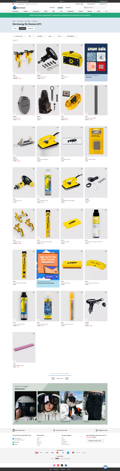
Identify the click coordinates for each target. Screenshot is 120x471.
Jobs (38, 440)
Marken (90, 11)
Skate (45, 11)
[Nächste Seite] (66, 378)
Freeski (81, 11)
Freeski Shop (20, 21)
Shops (38, 439)
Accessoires (36, 11)
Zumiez (38, 445)
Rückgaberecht (102, 1)
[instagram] (54, 465)
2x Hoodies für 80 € (65, 15)
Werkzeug (34, 21)
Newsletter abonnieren (95, 440)
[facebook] (66, 465)
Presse (38, 444)
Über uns (39, 438)
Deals (98, 11)
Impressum (63, 469)
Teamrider (39, 441)
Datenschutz (56, 469)
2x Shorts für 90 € (56, 15)
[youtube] (58, 465)
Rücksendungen (65, 441)
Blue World (34, 4)
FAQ (62, 438)
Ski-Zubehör (28, 21)
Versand (63, 440)
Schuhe (26, 11)
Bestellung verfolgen (66, 444)
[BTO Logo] (27, 7)
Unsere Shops (21, 4)
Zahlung (63, 439)
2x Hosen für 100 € (47, 15)
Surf (61, 11)
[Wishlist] (34, 45)
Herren (52, 7)
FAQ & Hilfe (27, 4)
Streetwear (15, 11)
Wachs (15, 28)
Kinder (68, 7)
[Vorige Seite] (53, 378)
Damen (60, 7)
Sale (106, 11)
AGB (50, 469)
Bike (53, 11)
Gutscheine (64, 443)
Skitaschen (30, 28)
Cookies (68, 469)
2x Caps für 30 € (86, 15)
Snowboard (70, 11)
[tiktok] (62, 465)
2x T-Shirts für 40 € (75, 15)
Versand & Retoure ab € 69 (20, 1)
